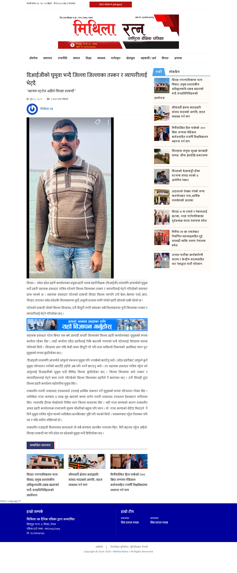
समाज (76, 58)
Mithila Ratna (120, 551)
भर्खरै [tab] (159, 72)
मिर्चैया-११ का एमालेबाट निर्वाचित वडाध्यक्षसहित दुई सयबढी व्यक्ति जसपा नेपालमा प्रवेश (189, 239)
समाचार (47, 58)
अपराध (178, 58)
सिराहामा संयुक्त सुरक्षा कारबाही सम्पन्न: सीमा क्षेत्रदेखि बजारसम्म (190, 153)
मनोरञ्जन (115, 58)
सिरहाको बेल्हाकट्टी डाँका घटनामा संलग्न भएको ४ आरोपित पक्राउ (186, 176)
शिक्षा (88, 58)
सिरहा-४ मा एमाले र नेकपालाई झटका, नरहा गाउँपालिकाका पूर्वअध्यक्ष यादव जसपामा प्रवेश (189, 216)
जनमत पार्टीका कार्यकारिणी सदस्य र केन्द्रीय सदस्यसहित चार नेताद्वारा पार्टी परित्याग (188, 260)
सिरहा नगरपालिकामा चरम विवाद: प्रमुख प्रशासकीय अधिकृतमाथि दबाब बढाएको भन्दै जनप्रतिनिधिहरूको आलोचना (43, 485)
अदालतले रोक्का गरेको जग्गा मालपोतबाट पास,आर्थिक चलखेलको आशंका (188, 196)
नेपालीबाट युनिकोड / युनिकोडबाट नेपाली (129, 547)
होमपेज (33, 58)
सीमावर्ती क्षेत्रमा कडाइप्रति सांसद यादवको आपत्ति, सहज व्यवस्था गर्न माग (85, 480)
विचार (165, 58)
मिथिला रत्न (46, 109)
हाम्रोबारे (99, 547)
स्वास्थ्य (101, 58)
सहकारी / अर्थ (148, 58)
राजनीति (62, 58)
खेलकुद (130, 58)
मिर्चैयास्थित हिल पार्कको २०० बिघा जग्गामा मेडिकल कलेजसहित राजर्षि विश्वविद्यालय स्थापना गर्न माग (128, 482)
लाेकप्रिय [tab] (174, 72)
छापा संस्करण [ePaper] (110, 4)
